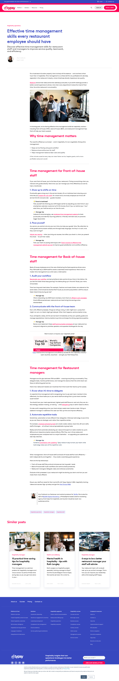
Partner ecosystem (94, 631)
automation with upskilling (48, 442)
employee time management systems (66, 214)
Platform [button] (19, 7)
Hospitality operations (36, 512)
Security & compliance (95, 634)
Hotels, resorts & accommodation (59, 614)
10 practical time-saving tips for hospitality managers (23, 561)
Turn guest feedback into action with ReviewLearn (16, 1)
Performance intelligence (17, 624)
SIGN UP (98, 7)
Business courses (74, 621)
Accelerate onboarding (36, 614)
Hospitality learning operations (18, 627)
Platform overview (15, 614)
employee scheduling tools (46, 424)
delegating (65, 404)
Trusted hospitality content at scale (19, 617)
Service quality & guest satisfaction (39, 631)
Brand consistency (35, 627)
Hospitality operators (56, 621)
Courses (22, 601)
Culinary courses (74, 627)
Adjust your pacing (36, 234)
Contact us (38, 601)
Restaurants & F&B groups (57, 617)
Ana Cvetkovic (21, 58)
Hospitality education (56, 624)
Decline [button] (91, 677)
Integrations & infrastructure (18, 634)
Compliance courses (75, 624)
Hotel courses (73, 631)
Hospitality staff (60, 512)
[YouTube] (23, 662)
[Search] (91, 7)
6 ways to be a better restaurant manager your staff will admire (94, 561)
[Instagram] (16, 662)
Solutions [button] (26, 7)
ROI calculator (93, 627)
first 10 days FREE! (65, 484)
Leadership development (37, 621)
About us (14, 601)
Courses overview (74, 614)
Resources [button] (34, 7)
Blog (91, 644)
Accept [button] (83, 677)
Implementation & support (96, 624)
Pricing (41, 7)
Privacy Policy (66, 668)
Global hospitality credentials (18, 621)
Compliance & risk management (38, 624)
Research (33, 82)
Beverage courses (74, 617)
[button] (99, 2)
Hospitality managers (49, 512)
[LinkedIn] (12, 662)
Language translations (16, 631)
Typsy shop (92, 637)
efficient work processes (79, 298)
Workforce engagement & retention (39, 617)
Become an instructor (95, 641)
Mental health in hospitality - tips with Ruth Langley (57, 561)
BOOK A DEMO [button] (110, 7)
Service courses (74, 637)
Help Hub (92, 621)
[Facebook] (19, 662)
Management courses (75, 634)
